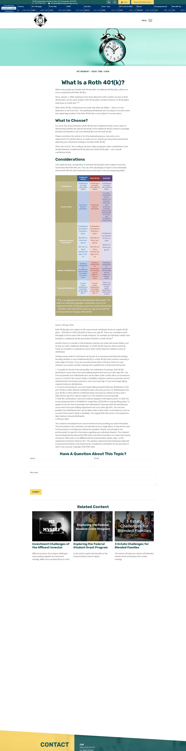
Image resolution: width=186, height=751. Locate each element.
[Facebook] (114, 2)
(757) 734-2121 (40, 3)
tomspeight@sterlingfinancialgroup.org (64, 3)
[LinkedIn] (108, 2)
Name (32, 458)
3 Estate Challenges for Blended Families (132, 545)
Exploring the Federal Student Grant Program (90, 545)
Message (34, 472)
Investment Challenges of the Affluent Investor (50, 545)
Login (125, 2)
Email (96, 458)
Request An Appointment (142, 2)
